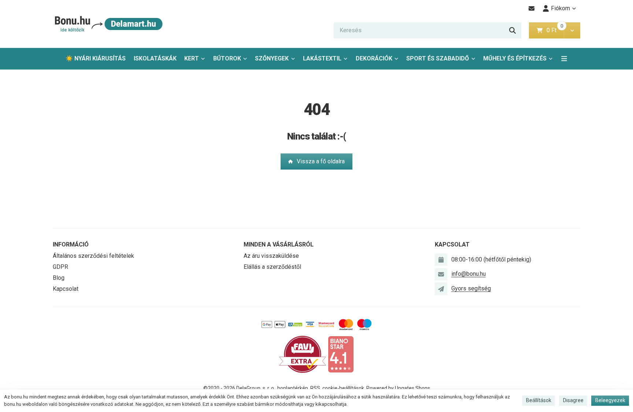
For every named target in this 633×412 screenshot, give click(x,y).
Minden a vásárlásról (279, 244)
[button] (572, 30)
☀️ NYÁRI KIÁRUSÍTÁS (96, 58)
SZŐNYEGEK (272, 58)
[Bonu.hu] (108, 24)
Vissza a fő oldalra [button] (321, 161)
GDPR (60, 266)
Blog (58, 277)
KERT (191, 58)
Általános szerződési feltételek (93, 255)
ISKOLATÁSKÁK (155, 58)
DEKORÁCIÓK (374, 58)
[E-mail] (531, 8)
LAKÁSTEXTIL (322, 58)
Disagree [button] (573, 400)
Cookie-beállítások (343, 388)
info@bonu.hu (468, 273)
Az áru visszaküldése (271, 255)
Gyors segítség (471, 288)
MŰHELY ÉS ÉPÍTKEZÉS (515, 58)
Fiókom (560, 8)
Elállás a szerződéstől (272, 266)
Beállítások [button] (538, 400)
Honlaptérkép (292, 388)
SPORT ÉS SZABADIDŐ (437, 58)
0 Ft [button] (555, 30)
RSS (315, 388)
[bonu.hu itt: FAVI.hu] (302, 353)
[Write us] (441, 288)
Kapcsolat (65, 288)
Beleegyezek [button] (610, 400)
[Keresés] (512, 30)
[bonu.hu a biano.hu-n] (340, 353)
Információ (71, 244)
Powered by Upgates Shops (398, 388)
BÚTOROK (227, 58)
